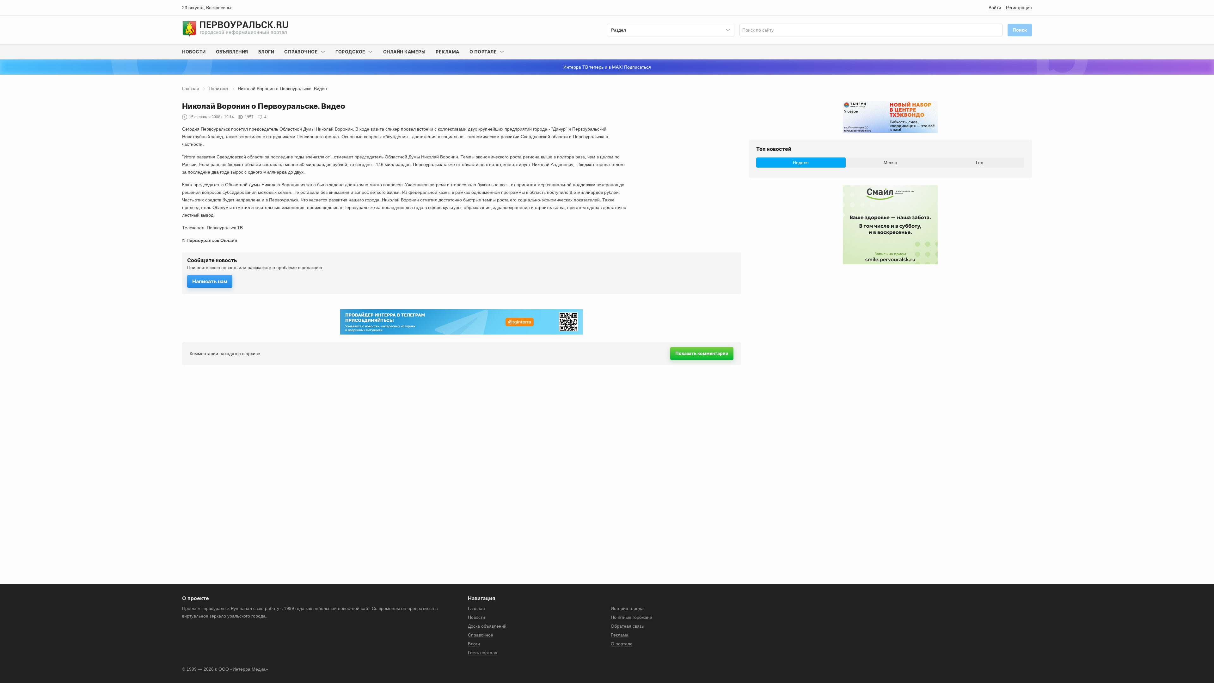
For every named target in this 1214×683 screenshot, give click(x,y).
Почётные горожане (631, 617)
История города (627, 608)
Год (979, 162)
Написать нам (209, 281)
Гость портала (482, 652)
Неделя (801, 162)
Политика (218, 88)
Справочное (480, 634)
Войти (995, 7)
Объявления (232, 51)
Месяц (890, 162)
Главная (190, 88)
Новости (194, 51)
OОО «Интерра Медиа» (243, 669)
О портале (622, 643)
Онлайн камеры (404, 51)
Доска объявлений (487, 626)
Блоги (266, 51)
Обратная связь (627, 626)
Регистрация (1019, 7)
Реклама (447, 51)
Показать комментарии (701, 353)
